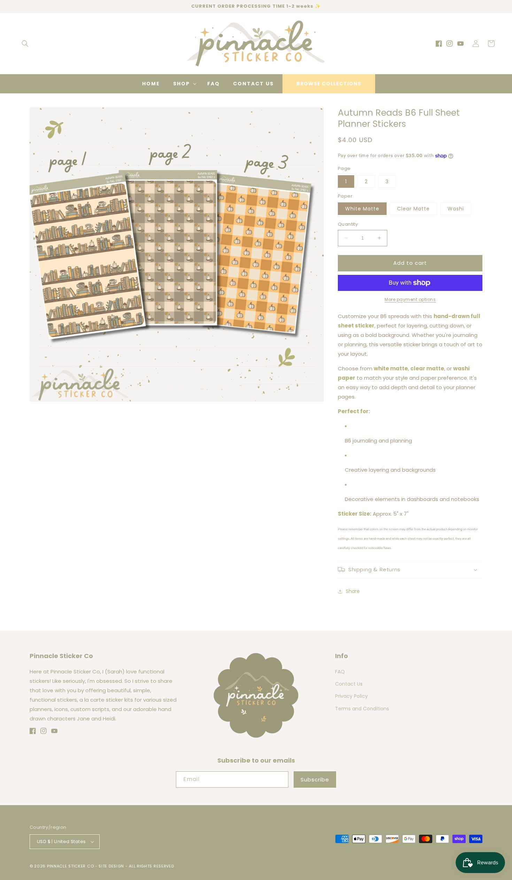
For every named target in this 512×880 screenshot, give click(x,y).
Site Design (111, 866)
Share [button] (353, 591)
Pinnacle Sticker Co (70, 866)
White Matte (362, 208)
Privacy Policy (351, 696)
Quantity (348, 224)
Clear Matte (413, 208)
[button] (25, 43)
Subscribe (315, 779)
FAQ (340, 671)
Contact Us (349, 683)
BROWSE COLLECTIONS (328, 83)
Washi (456, 208)
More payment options (410, 299)
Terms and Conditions (362, 708)
